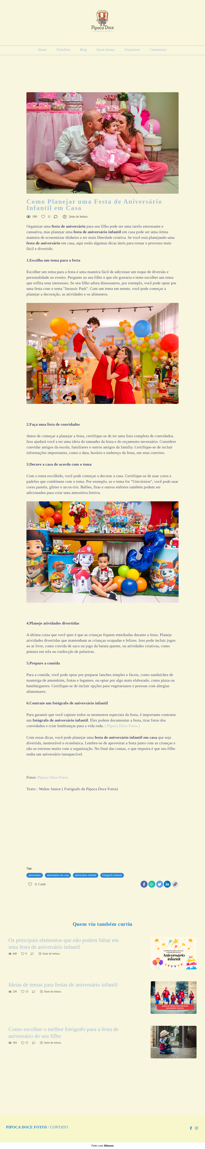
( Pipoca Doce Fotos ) (122, 726)
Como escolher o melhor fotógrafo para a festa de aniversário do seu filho (63, 1032)
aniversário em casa (58, 875)
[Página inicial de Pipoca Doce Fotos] (102, 23)
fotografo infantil (112, 875)
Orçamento (132, 50)
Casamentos (158, 50)
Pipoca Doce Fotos (53, 777)
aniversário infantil (85, 875)
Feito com (102, 1145)
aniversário (34, 875)
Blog (83, 50)
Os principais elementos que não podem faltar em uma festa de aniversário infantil (63, 943)
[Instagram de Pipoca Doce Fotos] (196, 1128)
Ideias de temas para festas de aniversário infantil (63, 984)
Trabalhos (63, 50)
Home (42, 50)
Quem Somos (105, 50)
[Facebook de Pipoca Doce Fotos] (191, 1128)
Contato (59, 1127)
